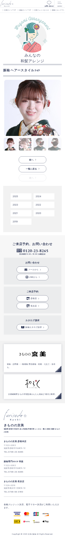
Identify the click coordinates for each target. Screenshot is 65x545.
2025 (15, 196)
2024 (38, 196)
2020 (38, 213)
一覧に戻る (31, 168)
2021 (15, 213)
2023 (15, 204)
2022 (38, 204)
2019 (15, 221)
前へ (31, 159)
